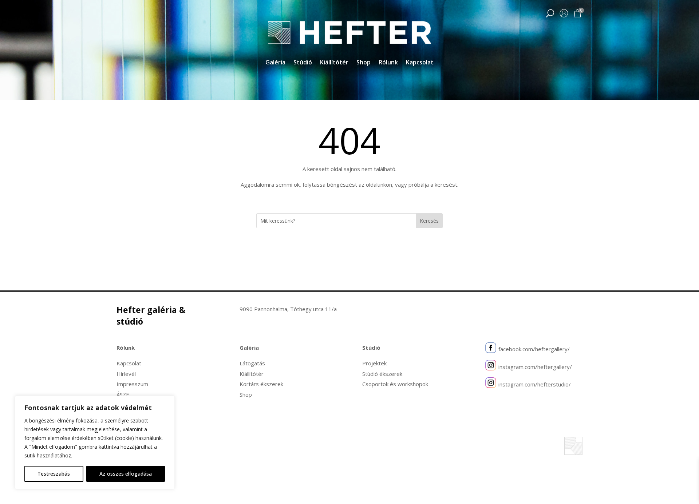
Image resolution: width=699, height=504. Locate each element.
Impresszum (132, 384)
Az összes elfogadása (125, 473)
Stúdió (302, 63)
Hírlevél (126, 373)
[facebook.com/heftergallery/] (490, 349)
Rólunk (388, 63)
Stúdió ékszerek (382, 373)
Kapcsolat (420, 63)
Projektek (374, 363)
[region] (95, 442)
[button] (550, 14)
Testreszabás (53, 473)
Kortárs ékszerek (261, 384)
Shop (363, 63)
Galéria (275, 63)
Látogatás (252, 363)
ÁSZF (122, 394)
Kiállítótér (334, 63)
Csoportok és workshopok (395, 384)
